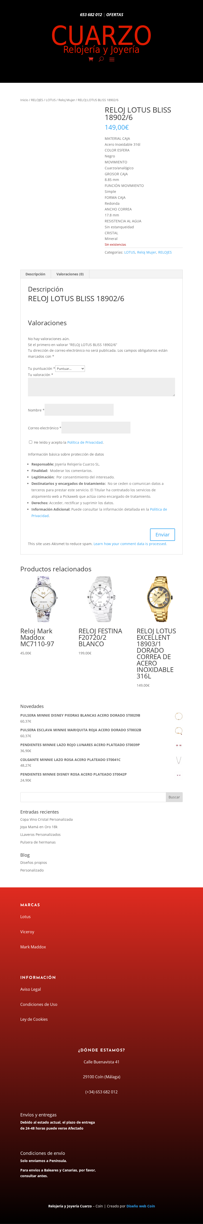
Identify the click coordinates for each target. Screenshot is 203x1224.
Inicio (24, 100)
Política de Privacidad (85, 442)
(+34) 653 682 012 (101, 1092)
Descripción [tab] (35, 274)
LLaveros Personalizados (40, 834)
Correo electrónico (44, 428)
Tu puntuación (41, 368)
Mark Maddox (33, 947)
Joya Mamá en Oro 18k (38, 826)
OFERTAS (114, 14)
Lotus (25, 916)
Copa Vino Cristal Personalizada (46, 819)
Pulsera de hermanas (38, 842)
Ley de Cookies (34, 1019)
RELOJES (37, 100)
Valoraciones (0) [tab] (70, 274)
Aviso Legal (30, 989)
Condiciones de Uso (38, 1004)
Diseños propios (33, 862)
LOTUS (51, 100)
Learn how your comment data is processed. (130, 543)
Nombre (36, 410)
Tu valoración (40, 374)
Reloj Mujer (66, 100)
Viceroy (27, 931)
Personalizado (32, 870)
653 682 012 (91, 14)
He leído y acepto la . (68, 442)
